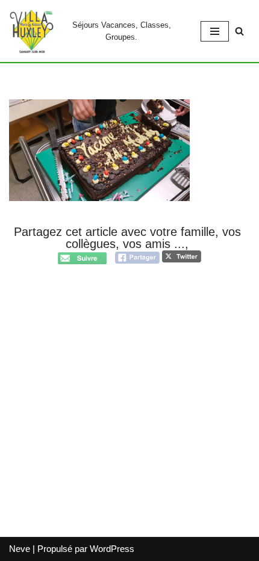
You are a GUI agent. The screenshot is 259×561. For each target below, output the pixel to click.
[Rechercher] (239, 31)
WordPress (112, 549)
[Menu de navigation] (215, 31)
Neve (19, 549)
